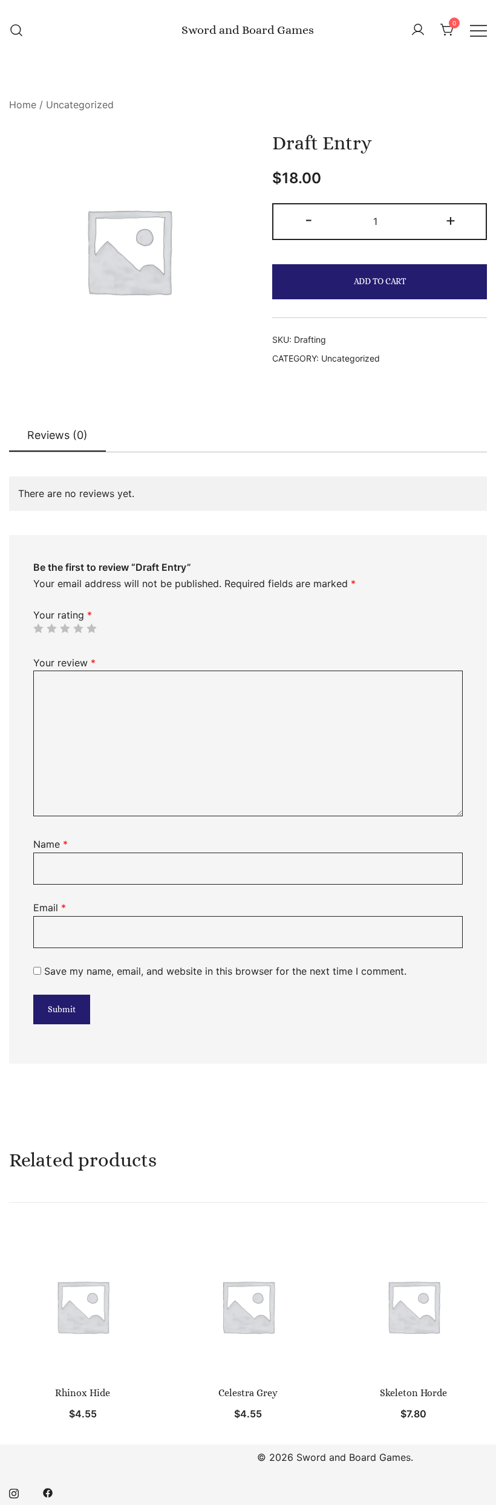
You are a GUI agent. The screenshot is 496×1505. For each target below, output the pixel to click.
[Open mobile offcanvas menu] (478, 30)
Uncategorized (80, 105)
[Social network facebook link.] (48, 1492)
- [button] (309, 220)
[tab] (57, 436)
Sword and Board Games (247, 30)
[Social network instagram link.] (14, 1492)
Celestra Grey (248, 1393)
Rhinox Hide (82, 1393)
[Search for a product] (16, 30)
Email (49, 908)
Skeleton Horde (413, 1393)
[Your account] (418, 30)
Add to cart (380, 281)
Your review (64, 663)
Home (22, 105)
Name (50, 844)
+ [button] (450, 220)
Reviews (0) (57, 435)
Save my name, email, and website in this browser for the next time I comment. (225, 971)
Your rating (62, 615)
